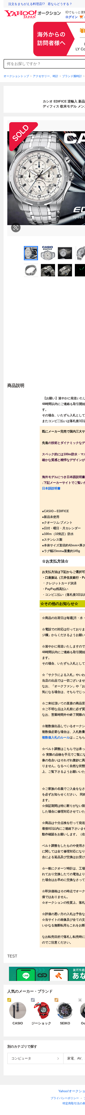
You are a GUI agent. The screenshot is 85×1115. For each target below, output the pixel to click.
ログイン (71, 17)
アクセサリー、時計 (45, 76)
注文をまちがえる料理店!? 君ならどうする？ (40, 4)
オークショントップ (16, 76)
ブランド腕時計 (72, 76)
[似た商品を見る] (16, 227)
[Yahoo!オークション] (33, 12)
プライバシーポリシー (65, 1098)
